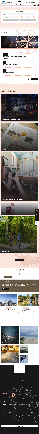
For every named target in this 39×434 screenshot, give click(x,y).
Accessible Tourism (5, 390)
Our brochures (4, 387)
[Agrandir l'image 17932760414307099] (24, 349)
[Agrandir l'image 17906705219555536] (10, 354)
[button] (30, 3)
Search (19, 20)
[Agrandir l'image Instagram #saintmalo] (10, 335)
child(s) (31, 17)
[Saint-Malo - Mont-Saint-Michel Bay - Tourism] (19, 3)
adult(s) (19, 17)
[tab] (8, 275)
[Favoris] (32, 2)
